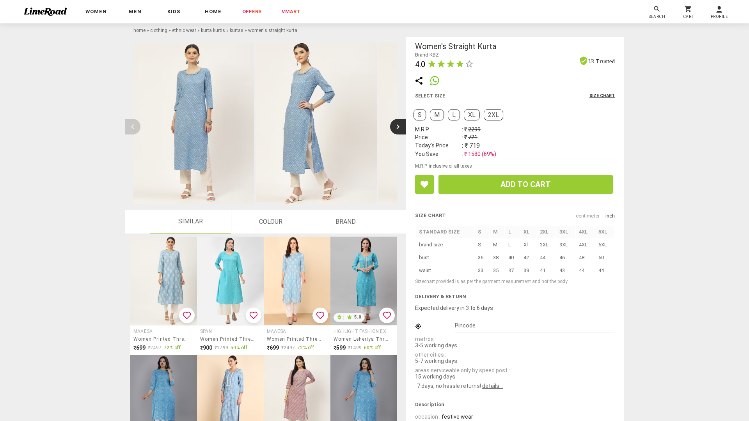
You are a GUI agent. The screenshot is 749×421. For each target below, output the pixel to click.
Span (206, 331)
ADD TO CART (526, 184)
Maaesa (143, 331)
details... (492, 386)
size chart (602, 95)
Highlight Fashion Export (363, 331)
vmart (291, 11)
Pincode (465, 325)
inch (610, 216)
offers (252, 11)
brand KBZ (427, 55)
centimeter (588, 216)
